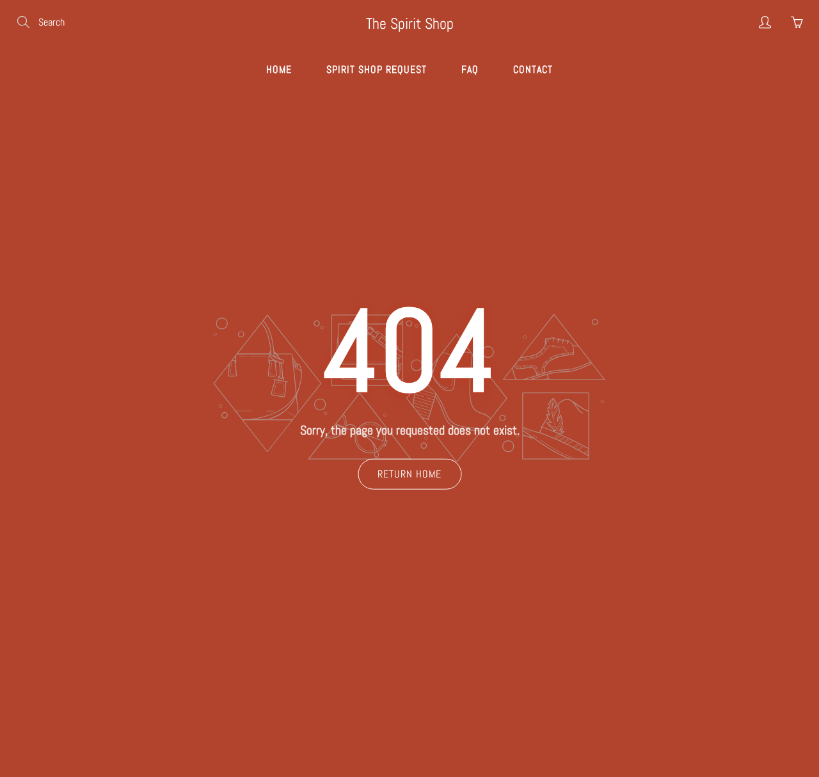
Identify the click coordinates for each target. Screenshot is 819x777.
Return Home (409, 473)
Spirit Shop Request (376, 69)
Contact (533, 69)
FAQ (470, 69)
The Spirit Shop (410, 23)
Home (279, 69)
